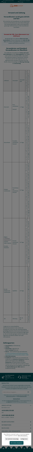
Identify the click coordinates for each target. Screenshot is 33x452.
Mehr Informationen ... (23, 435)
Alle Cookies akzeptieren (16, 443)
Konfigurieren (24, 439)
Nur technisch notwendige (12, 439)
